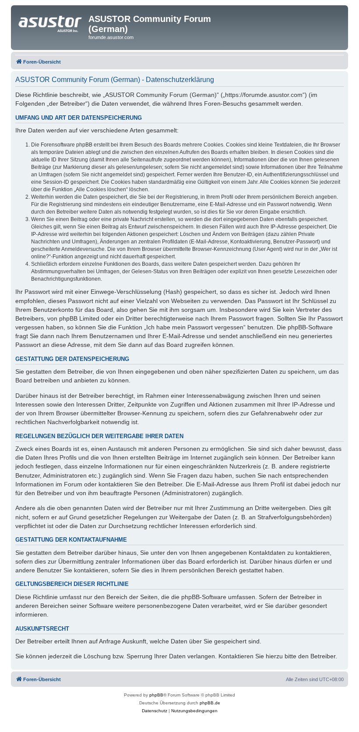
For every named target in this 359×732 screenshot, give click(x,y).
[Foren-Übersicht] (50, 21)
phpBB (156, 695)
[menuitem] (154, 711)
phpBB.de (210, 702)
